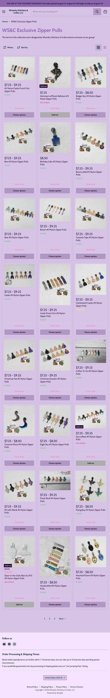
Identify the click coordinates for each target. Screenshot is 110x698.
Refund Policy (32, 687)
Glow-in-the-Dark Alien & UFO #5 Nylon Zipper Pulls (18, 577)
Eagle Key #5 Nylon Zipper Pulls (54, 444)
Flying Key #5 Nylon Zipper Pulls (90, 510)
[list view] (105, 47)
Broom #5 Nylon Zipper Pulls (53, 229)
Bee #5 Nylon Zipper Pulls (16, 161)
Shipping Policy (47, 687)
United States (53, 677)
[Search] (97, 11)
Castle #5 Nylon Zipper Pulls (17, 295)
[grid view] (98, 47)
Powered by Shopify (55, 693)
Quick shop (19, 108)
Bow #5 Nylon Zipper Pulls (16, 237)
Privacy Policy (61, 687)
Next (61, 618)
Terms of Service (76, 687)
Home (5, 21)
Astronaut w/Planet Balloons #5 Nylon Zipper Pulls (54, 97)
